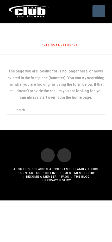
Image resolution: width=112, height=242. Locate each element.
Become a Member (41, 176)
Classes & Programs (52, 169)
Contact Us (30, 173)
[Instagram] (64, 155)
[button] (98, 11)
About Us (22, 169)
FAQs (65, 176)
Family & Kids (87, 169)
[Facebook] (48, 155)
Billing (51, 173)
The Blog (82, 176)
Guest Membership (79, 173)
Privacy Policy (58, 180)
